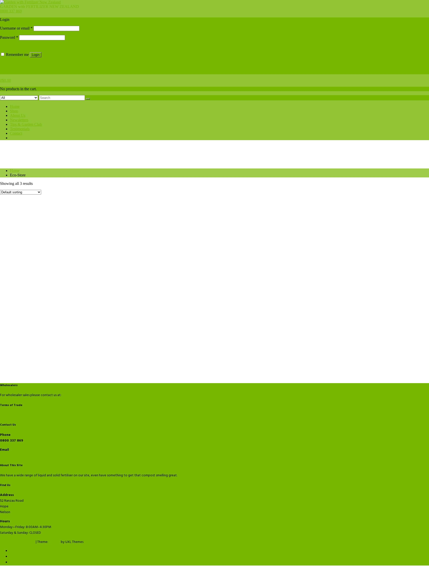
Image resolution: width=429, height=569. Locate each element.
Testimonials (20, 129)
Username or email (16, 28)
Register (6, 72)
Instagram (17, 563)
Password (9, 37)
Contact (16, 133)
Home (15, 106)
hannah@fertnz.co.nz (15, 455)
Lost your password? (16, 63)
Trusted (54, 542)
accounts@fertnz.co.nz (79, 395)
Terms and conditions (16, 415)
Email (14, 557)
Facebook (17, 551)
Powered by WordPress (17, 542)
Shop (14, 111)
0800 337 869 (11, 11)
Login (35, 55)
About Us (17, 115)
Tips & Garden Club (26, 124)
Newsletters (19, 120)
